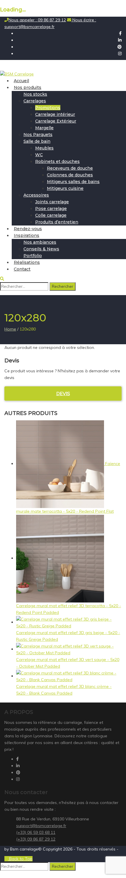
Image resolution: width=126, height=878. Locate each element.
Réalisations (27, 262)
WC (39, 154)
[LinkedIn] (120, 40)
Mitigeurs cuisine (65, 188)
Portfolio (32, 255)
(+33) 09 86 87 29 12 (35, 839)
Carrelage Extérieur (55, 121)
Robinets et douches (57, 161)
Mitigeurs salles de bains (73, 181)
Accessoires (36, 195)
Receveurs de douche (70, 168)
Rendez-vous (28, 228)
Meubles (44, 148)
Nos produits (27, 87)
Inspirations (26, 235)
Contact (22, 269)
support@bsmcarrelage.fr (41, 825)
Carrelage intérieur (55, 114)
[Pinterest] (120, 46)
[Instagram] (120, 53)
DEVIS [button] (63, 393)
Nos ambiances (39, 242)
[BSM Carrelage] (17, 73)
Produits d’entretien (56, 222)
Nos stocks (35, 94)
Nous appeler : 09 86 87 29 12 (37, 20)
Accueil (21, 80)
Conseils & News (41, 249)
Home (10, 329)
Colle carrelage (51, 215)
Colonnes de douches (70, 175)
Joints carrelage (52, 201)
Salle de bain (36, 141)
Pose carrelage (51, 208)
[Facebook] (120, 33)
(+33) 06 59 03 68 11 (35, 832)
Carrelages (34, 101)
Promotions (47, 107)
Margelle (44, 127)
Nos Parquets (37, 134)
